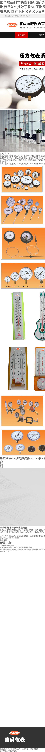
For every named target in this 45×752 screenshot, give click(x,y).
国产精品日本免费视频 (8, 751)
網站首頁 (21, 35)
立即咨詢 (3, 540)
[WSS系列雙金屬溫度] (22, 225)
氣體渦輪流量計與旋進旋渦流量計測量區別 (16, 547)
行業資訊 (10, 545)
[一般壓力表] (22, 193)
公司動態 (3, 545)
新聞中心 (5, 542)
